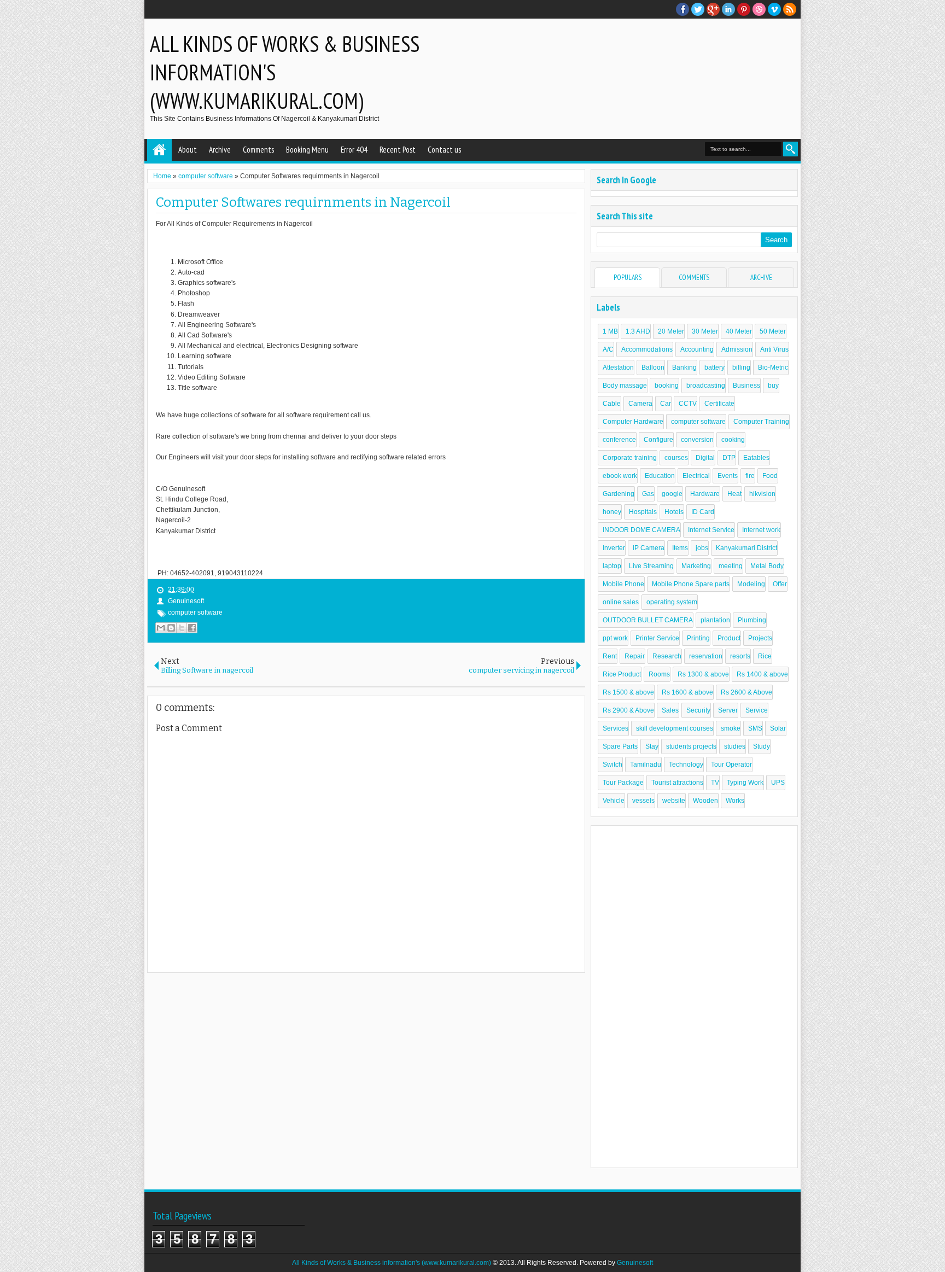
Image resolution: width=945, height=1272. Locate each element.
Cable (612, 403)
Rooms (659, 674)
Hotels (674, 512)
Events (728, 476)
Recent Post (398, 149)
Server (728, 710)
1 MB (610, 331)
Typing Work (745, 782)
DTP (729, 458)
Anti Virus (774, 349)
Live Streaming (651, 566)
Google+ (713, 9)
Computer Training (761, 421)
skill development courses (674, 728)
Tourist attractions (677, 782)
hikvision (762, 494)
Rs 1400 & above (762, 674)
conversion (697, 440)
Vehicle (614, 800)
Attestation (618, 367)
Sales (670, 710)
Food (770, 476)
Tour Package (623, 782)
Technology (686, 764)
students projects (691, 746)
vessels (643, 800)
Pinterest (743, 9)
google (672, 494)
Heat (734, 494)
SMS (755, 728)
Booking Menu (307, 149)
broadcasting (705, 385)
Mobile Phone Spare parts (691, 584)
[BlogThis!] (171, 627)
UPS (778, 782)
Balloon (652, 367)
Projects (760, 638)
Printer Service (657, 638)
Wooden (705, 800)
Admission (736, 349)
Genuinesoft (635, 1263)
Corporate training (630, 458)
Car (665, 403)
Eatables (756, 458)
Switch (612, 764)
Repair (635, 656)
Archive (220, 149)
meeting (731, 566)
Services (615, 728)
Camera (640, 403)
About (187, 149)
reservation (705, 656)
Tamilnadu (645, 764)
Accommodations (647, 349)
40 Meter (739, 331)
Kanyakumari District (746, 548)
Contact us (444, 149)
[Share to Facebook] (191, 627)
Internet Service (711, 530)
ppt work (615, 638)
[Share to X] (181, 627)
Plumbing (752, 620)
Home (159, 150)
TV (715, 782)
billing (741, 367)
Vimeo (774, 9)
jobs (702, 548)
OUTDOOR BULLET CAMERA (648, 620)
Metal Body (767, 566)
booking (667, 385)
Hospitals (643, 512)
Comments (258, 149)
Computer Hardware (633, 421)
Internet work (761, 530)
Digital (705, 458)
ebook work (620, 476)
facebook (682, 9)
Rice (765, 656)
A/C (608, 349)
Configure (658, 440)
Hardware (705, 494)
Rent (610, 656)
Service (756, 710)
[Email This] (160, 627)
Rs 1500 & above (628, 692)
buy (773, 385)
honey (612, 512)
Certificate (719, 403)
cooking (733, 440)
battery (714, 367)
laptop (612, 566)
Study (761, 746)
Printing (698, 638)
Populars (627, 277)
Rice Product (622, 674)
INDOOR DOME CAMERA (641, 530)
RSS (789, 9)
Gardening (618, 494)
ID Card (702, 512)
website (673, 800)
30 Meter (705, 331)
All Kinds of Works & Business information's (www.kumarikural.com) (391, 1263)
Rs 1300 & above (703, 674)
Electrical (696, 476)
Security (698, 710)
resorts (740, 656)
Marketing (696, 566)
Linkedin (728, 9)
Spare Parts (620, 746)
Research (666, 656)
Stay (651, 746)
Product (729, 638)
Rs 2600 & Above (746, 692)
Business (746, 385)
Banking (684, 367)
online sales (621, 602)
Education (660, 476)
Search (790, 149)
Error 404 (354, 149)
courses (676, 458)
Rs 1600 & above (687, 692)
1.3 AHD (638, 331)
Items (680, 548)
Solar (778, 728)
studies (734, 746)
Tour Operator (731, 764)
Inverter (614, 548)
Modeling (751, 584)
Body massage (625, 385)
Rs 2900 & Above (628, 710)
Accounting (697, 349)
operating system (671, 602)
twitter (697, 9)
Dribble (759, 9)
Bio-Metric (773, 367)
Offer (780, 584)
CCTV (688, 403)
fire (750, 476)
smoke (730, 728)
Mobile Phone (623, 584)
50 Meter (773, 331)
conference (619, 440)
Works (735, 800)
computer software (195, 612)
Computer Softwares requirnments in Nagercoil (303, 202)
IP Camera (648, 548)
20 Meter (671, 331)
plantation (715, 620)
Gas (648, 494)
